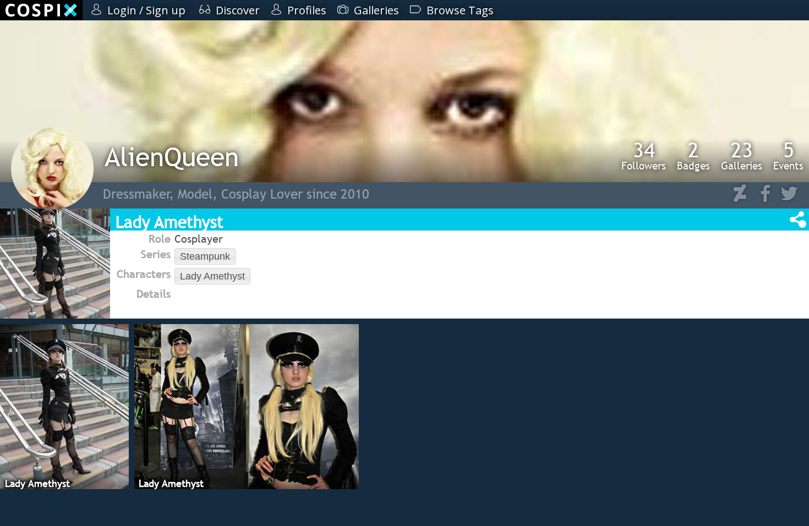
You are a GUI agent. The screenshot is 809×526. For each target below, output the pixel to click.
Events (788, 156)
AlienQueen (172, 156)
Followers (643, 156)
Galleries (741, 156)
